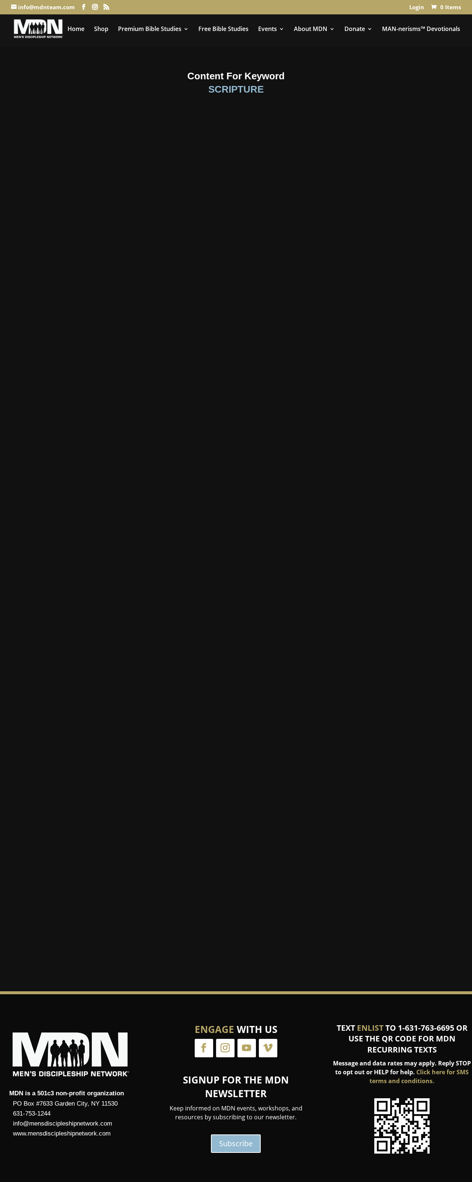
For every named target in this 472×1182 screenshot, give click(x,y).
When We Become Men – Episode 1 (236, 334)
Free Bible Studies (223, 29)
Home (75, 29)
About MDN (310, 29)
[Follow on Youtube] (246, 1048)
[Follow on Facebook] (204, 1048)
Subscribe (236, 1143)
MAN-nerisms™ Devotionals (421, 29)
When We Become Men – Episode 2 (236, 620)
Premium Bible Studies (149, 29)
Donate (354, 29)
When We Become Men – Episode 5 (236, 905)
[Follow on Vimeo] (268, 1048)
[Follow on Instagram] (225, 1048)
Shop (101, 29)
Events (267, 29)
